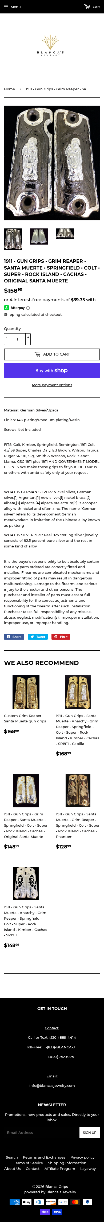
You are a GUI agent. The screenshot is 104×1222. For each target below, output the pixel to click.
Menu (16, 7)
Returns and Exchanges (44, 1157)
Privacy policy (82, 1157)
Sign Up (90, 1133)
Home (9, 89)
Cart (96, 7)
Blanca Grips (56, 1186)
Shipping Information (67, 1163)
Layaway (88, 1168)
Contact (32, 1168)
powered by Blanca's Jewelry (50, 1192)
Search (12, 1157)
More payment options (52, 385)
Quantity (12, 328)
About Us (12, 1168)
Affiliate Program (60, 1168)
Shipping (12, 314)
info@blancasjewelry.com (52, 1085)
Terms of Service (28, 1163)
